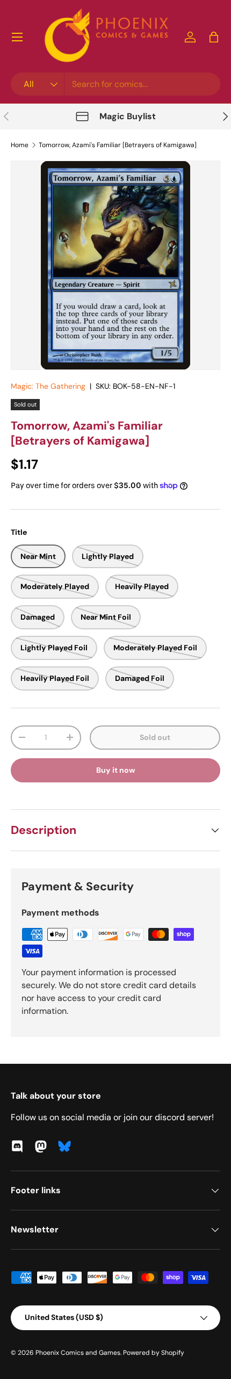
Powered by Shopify (153, 1352)
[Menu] (17, 37)
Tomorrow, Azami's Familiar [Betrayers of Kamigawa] (118, 145)
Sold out (155, 737)
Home (19, 145)
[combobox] (115, 84)
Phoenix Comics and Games (77, 1352)
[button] (214, 37)
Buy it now (115, 770)
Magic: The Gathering (48, 386)
